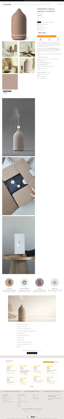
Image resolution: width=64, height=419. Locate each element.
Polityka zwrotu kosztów (29, 418)
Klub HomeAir (20, 406)
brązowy (51, 22)
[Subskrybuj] (39, 411)
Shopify (18, 418)
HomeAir (9, 418)
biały (43, 22)
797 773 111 (50, 399)
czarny (47, 22)
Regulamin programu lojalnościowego (7, 401)
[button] (20, 4)
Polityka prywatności (22, 418)
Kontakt (19, 398)
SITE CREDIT (12, 418)
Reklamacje (19, 403)
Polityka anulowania (55, 418)
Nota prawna (34, 418)
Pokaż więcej (31, 386)
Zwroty (19, 404)
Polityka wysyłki (50, 418)
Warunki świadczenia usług (39, 418)
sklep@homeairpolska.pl (52, 396)
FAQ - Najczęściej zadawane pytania (22, 401)
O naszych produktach (36, 398)
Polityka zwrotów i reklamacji (6, 398)
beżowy (39, 22)
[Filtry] (55, 362)
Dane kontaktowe (45, 418)
